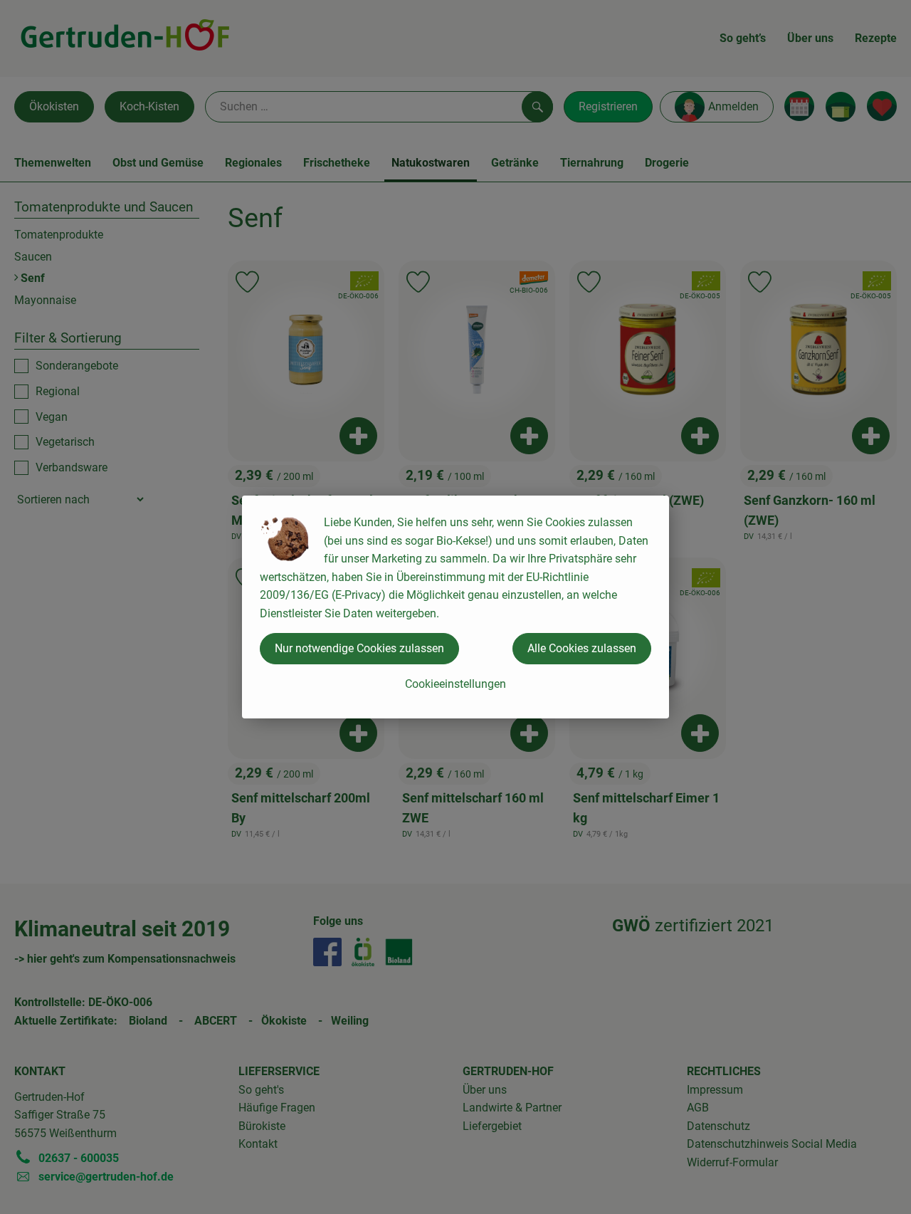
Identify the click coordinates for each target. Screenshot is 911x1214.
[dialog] (455, 607)
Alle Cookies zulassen (581, 648)
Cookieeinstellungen (455, 684)
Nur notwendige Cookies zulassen (359, 648)
